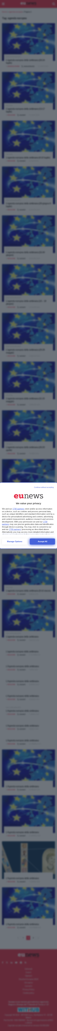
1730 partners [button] (18, 509)
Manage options (14, 541)
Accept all (42, 541)
